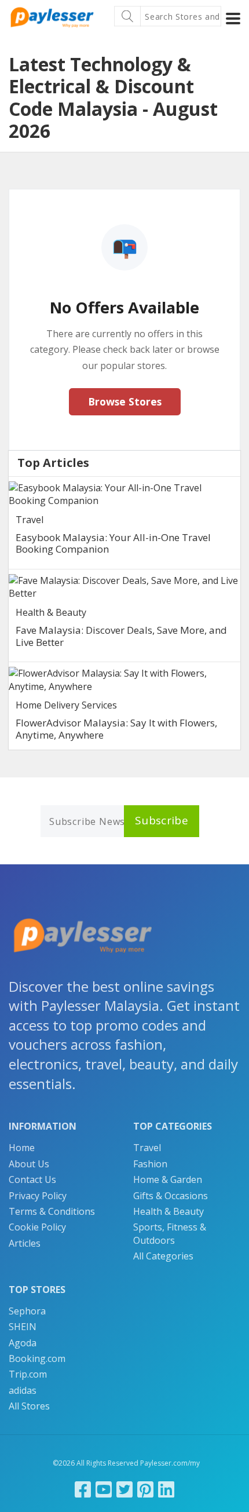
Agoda (22, 1342)
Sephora (27, 1311)
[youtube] (104, 1489)
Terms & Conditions (52, 1211)
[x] (124, 1489)
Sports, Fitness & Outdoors (169, 1233)
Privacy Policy (38, 1195)
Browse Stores (125, 401)
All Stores (29, 1406)
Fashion (150, 1163)
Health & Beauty (51, 612)
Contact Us (32, 1179)
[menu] (233, 18)
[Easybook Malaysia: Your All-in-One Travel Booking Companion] (124, 494)
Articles (25, 1243)
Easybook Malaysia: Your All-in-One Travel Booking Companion (113, 543)
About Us (29, 1163)
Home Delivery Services (66, 705)
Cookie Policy (37, 1227)
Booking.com (37, 1358)
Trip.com (28, 1374)
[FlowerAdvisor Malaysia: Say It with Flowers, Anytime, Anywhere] (124, 680)
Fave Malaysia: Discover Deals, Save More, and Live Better (121, 635)
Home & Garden (167, 1179)
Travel (29, 519)
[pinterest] (145, 1489)
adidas (22, 1390)
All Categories (163, 1256)
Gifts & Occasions (170, 1195)
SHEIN (22, 1326)
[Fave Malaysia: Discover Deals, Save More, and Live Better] (124, 587)
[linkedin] (166, 1489)
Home (22, 1147)
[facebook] (83, 1489)
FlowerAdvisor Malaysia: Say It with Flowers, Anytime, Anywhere (116, 728)
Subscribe (161, 820)
